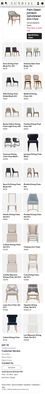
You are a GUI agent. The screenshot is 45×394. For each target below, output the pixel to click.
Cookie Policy (36, 384)
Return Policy (6, 357)
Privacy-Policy (6, 384)
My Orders (6, 354)
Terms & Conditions (17, 384)
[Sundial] (22, 3)
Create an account (9, 348)
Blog (3, 387)
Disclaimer (27, 384)
